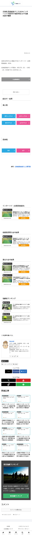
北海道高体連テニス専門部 (23, 166)
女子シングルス (23, 116)
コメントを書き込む (16, 509)
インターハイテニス (7, 364)
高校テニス (5, 360)
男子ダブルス (8, 123)
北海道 (16, 364)
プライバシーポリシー (23, 528)
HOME (8, 526)
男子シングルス (9, 116)
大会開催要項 (16, 79)
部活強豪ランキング (16, 496)
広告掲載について (8, 528)
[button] (28, 336)
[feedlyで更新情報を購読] (17, 356)
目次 (14, 92)
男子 (9, 150)
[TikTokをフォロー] (15, 356)
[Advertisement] (16, 34)
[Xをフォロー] (10, 356)
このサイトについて (24, 526)
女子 (23, 150)
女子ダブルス (23, 123)
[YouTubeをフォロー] (13, 356)
